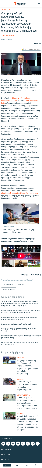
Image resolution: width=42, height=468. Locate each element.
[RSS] (28, 444)
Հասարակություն (23, 395)
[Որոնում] (36, 465)
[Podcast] (33, 444)
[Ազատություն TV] (17, 465)
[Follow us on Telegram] (18, 444)
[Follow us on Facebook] (3, 444)
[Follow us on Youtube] (13, 444)
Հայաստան (5, 9)
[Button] (37, 43)
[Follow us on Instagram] (23, 444)
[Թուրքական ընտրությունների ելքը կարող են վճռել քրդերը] (21, 214)
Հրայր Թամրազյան (7, 35)
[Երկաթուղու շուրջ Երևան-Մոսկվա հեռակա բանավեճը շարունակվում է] (9, 381)
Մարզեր (20, 414)
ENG (26, 465)
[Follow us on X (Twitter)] (8, 444)
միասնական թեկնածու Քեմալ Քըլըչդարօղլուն (19, 193)
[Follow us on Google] (38, 444)
